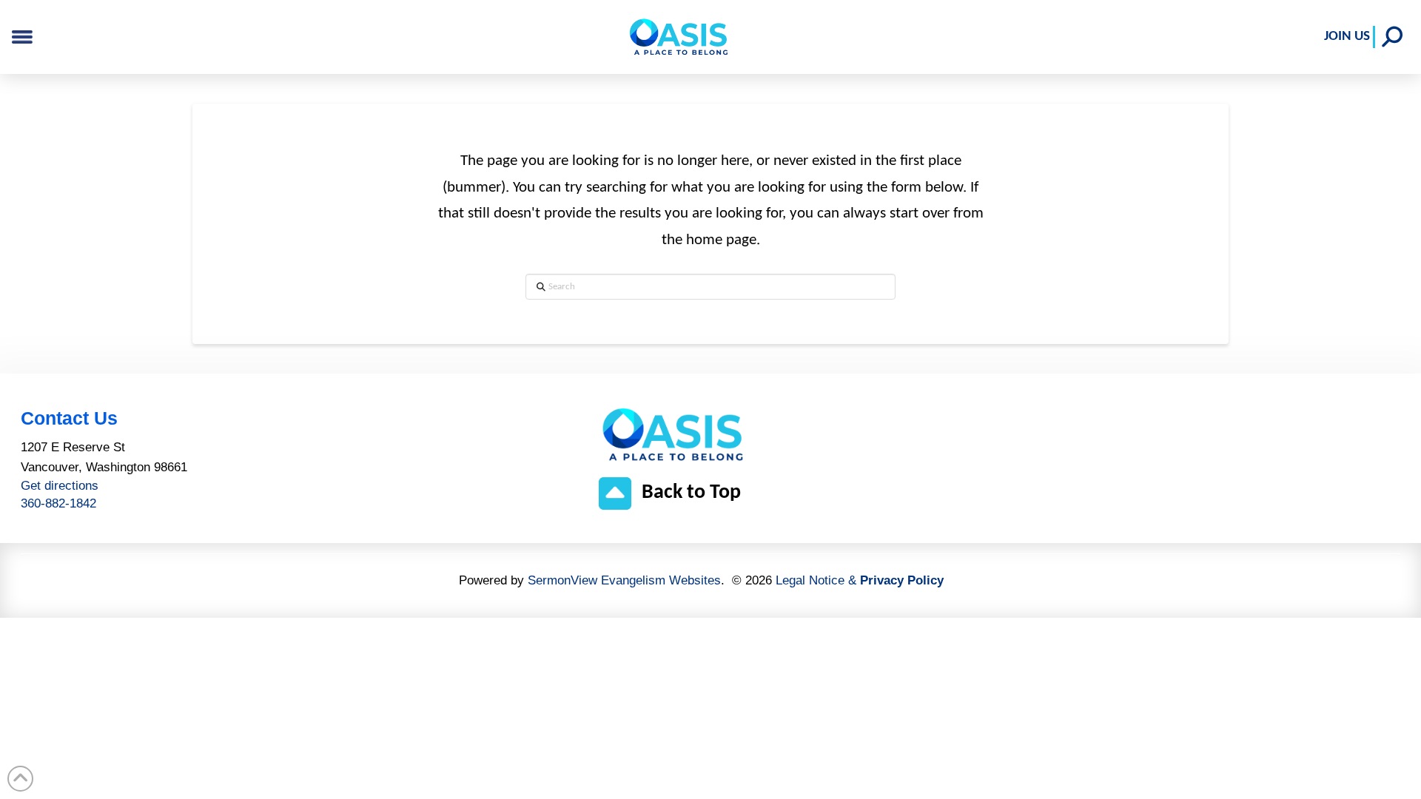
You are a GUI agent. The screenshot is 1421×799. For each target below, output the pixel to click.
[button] (1392, 37)
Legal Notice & (860, 580)
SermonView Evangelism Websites (624, 580)
